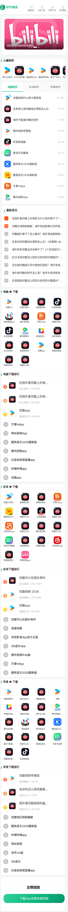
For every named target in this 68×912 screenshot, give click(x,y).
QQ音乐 (16, 861)
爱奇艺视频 (57, 744)
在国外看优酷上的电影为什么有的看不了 (26, 307)
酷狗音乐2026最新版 (25, 163)
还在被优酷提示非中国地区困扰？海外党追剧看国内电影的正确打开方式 (38, 264)
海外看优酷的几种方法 (26, 322)
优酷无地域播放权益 (42, 502)
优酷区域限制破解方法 (42, 546)
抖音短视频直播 (26, 759)
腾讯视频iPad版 (20, 655)
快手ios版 (17, 852)
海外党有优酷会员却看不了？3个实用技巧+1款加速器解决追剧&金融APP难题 (38, 249)
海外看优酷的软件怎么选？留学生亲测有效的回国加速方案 (38, 272)
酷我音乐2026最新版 (25, 174)
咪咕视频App (9, 322)
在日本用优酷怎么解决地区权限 (10, 351)
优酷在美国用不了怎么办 (58, 351)
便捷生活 (24, 416)
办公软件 (24, 388)
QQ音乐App (18, 646)
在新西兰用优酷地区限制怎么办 (31, 108)
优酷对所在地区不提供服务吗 (58, 322)
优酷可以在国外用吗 (26, 517)
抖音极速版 (19, 141)
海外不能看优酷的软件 (25, 119)
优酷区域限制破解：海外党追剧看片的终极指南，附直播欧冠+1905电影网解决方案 (38, 226)
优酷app (41, 351)
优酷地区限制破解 (26, 502)
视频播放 (24, 597)
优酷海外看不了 (42, 699)
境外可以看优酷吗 (19, 77)
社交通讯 (24, 583)
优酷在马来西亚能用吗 (26, 365)
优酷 (57, 699)
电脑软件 (31, 10)
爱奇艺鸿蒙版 (20, 152)
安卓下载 (41, 10)
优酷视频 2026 (29, 591)
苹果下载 (52, 10)
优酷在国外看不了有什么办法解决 (55, 77)
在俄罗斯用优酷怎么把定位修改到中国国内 (26, 351)
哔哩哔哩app (19, 468)
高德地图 (16, 628)
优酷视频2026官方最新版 (7, 77)
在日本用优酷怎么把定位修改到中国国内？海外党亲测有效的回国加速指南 (38, 257)
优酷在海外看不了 (42, 744)
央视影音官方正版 (10, 714)
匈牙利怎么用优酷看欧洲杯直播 (26, 699)
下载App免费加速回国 (34, 898)
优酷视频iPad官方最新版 (27, 97)
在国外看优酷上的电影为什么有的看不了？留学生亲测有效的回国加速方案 (38, 218)
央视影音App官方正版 (42, 336)
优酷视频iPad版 (31, 77)
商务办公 (24, 795)
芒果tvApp (19, 185)
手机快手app (9, 531)
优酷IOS (9, 307)
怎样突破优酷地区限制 (58, 336)
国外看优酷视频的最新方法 (42, 531)
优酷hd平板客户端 (10, 502)
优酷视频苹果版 (43, 77)
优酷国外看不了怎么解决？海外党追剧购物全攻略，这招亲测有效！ (38, 233)
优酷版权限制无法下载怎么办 (42, 307)
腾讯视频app (20, 196)
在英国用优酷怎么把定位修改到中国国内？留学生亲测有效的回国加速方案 (38, 280)
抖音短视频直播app (58, 307)
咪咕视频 (25, 729)
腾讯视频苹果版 (22, 130)
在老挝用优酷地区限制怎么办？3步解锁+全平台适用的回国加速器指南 (38, 241)
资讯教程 (62, 10)
